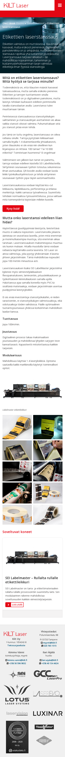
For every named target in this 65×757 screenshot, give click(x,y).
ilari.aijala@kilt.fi (50, 660)
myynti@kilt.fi (50, 642)
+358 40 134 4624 (50, 663)
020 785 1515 (49, 645)
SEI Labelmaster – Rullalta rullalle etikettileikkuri (31, 580)
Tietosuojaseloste (16, 645)
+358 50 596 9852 (17, 663)
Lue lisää (17, 604)
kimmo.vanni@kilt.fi (17, 660)
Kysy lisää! (13, 208)
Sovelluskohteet (36, 23)
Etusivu (20, 23)
